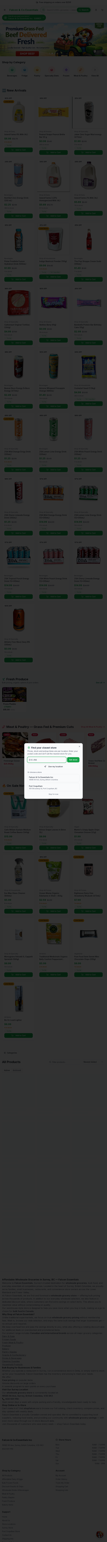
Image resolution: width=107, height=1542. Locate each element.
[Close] (79, 746)
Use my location (55, 766)
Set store (73, 760)
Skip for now (53, 794)
